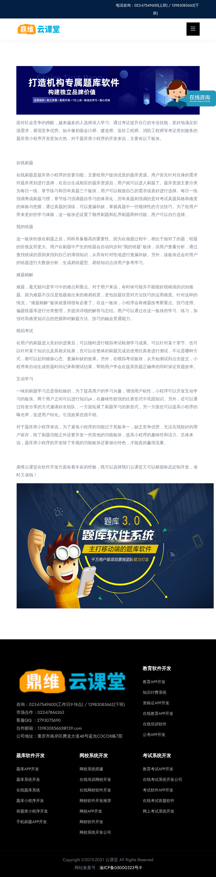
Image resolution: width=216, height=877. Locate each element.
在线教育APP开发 (158, 713)
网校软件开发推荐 (95, 801)
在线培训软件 (154, 724)
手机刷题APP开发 (31, 822)
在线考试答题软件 (158, 801)
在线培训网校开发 (95, 779)
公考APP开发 (154, 735)
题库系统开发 (28, 779)
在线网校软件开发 (95, 790)
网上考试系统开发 (158, 811)
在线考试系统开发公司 (162, 779)
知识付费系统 (154, 692)
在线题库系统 (28, 790)
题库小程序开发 (30, 801)
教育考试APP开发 (158, 769)
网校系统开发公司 (95, 832)
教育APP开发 (154, 682)
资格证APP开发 (156, 703)
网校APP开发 (91, 811)
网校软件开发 (91, 822)
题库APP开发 (27, 769)
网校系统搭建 (91, 769)
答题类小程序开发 (32, 811)
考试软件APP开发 (158, 790)
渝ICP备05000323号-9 (121, 868)
